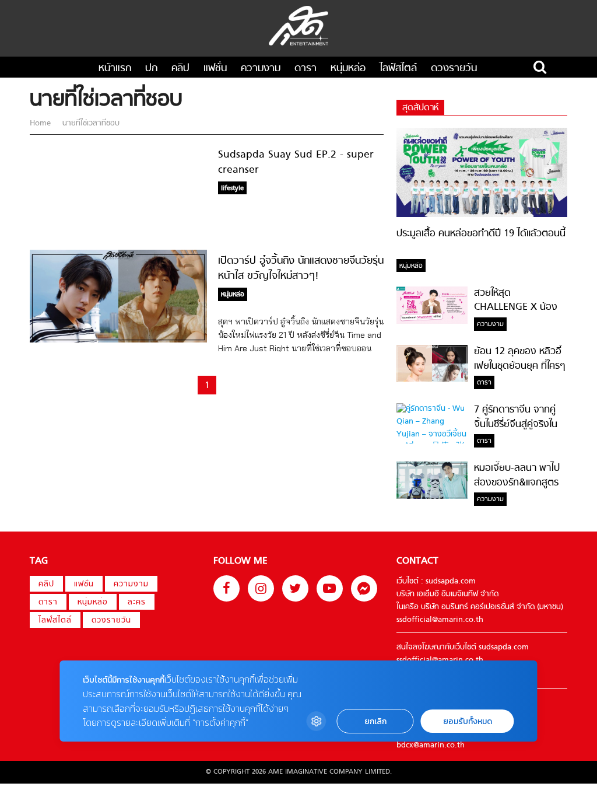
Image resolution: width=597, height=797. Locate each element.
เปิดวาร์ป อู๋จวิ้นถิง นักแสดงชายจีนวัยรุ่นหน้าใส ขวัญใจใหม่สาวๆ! (301, 269)
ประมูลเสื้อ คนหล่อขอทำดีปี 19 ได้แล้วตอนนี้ (481, 234)
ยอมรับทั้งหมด (467, 721)
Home (41, 124)
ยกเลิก (375, 721)
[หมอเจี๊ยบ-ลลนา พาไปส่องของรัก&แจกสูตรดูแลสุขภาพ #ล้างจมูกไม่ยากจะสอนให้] (432, 497)
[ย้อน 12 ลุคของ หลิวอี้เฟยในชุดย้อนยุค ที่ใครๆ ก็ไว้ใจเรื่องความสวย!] (432, 380)
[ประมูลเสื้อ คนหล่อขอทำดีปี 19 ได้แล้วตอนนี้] (481, 215)
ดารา (305, 68)
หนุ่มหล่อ (348, 68)
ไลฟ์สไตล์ (398, 68)
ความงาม (260, 68)
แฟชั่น (215, 68)
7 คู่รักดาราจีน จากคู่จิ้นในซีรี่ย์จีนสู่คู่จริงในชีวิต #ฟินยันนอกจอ (515, 424)
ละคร (137, 603)
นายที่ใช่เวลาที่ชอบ (90, 124)
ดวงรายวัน (454, 68)
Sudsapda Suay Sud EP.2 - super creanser (296, 162)
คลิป (180, 68)
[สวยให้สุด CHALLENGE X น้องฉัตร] (432, 322)
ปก (151, 68)
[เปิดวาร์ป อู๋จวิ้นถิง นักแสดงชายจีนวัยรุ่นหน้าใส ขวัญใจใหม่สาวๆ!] (118, 341)
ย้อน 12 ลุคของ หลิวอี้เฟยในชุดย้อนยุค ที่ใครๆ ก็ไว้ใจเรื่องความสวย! (519, 366)
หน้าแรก (115, 68)
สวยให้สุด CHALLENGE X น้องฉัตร (515, 308)
